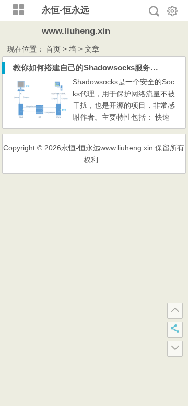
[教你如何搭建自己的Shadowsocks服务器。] (40, 117)
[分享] (175, 329)
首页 (53, 49)
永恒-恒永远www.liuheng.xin (107, 148)
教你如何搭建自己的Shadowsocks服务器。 (89, 67)
